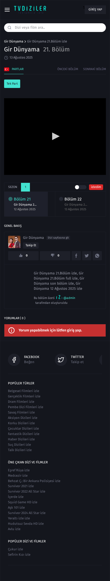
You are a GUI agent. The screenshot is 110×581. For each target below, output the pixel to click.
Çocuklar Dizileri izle (23, 428)
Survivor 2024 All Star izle (27, 513)
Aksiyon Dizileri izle (22, 418)
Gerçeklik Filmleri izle (24, 396)
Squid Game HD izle (22, 502)
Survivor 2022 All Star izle (26, 491)
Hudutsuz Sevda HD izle (26, 524)
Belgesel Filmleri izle (23, 391)
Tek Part (12, 83)
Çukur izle (15, 549)
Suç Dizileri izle (19, 444)
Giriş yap (95, 9)
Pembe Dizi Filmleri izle (25, 407)
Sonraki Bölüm (94, 69)
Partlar (18, 69)
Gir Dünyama (13, 41)
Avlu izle (14, 529)
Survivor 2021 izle (21, 486)
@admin (69, 298)
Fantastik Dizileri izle (23, 434)
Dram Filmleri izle (21, 402)
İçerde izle (16, 497)
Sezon (12, 187)
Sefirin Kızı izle (19, 554)
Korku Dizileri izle (21, 423)
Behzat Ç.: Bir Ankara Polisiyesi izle (34, 481)
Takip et (31, 245)
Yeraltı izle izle (19, 518)
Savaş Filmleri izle (21, 412)
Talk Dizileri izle (20, 450)
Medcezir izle (18, 475)
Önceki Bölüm (67, 69)
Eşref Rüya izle (19, 470)
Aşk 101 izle (16, 507)
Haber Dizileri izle (21, 439)
